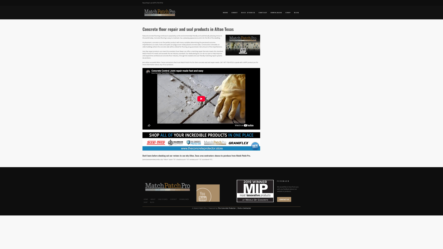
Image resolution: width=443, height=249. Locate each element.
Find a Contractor (244, 208)
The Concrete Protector (227, 208)
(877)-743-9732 (158, 3)
